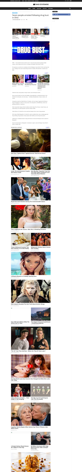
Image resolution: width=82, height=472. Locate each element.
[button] (70, 8)
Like (69, 14)
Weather (29, 0)
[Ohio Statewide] (41, 4)
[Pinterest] (19, 23)
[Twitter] (69, 1)
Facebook (55, 11)
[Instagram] (67, 1)
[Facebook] (65, 1)
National (37, 0)
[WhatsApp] (22, 23)
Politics (32, 0)
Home (13, 11)
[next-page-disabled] (54, 21)
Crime (26, 0)
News (23, 0)
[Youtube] (70, 1)
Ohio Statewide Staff (16, 19)
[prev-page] (53, 21)
